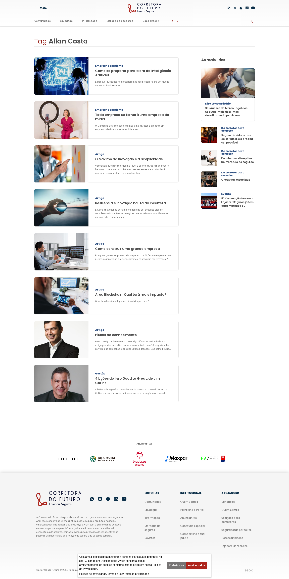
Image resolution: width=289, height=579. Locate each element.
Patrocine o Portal (192, 510)
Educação (66, 21)
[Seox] (249, 570)
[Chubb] (71, 459)
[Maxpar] (181, 459)
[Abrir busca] (221, 8)
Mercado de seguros (120, 21)
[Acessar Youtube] (253, 8)
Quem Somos (189, 502)
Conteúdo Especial (192, 526)
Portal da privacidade (136, 573)
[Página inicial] (58, 498)
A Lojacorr (230, 493)
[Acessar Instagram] (235, 8)
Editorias (151, 493)
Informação (89, 21)
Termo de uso (115, 573)
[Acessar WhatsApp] (229, 8)
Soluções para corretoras (230, 520)
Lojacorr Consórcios (234, 546)
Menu (43, 8)
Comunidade (42, 21)
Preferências (176, 565)
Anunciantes (188, 518)
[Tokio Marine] (107, 459)
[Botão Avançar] (178, 21)
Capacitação (150, 21)
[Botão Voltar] (173, 21)
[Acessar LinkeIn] (247, 8)
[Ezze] (218, 459)
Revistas (149, 538)
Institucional (191, 493)
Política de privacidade (92, 573)
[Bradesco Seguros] (144, 459)
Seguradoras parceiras (236, 530)
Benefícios (228, 502)
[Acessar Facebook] (241, 8)
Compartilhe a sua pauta (192, 536)
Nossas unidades (232, 538)
